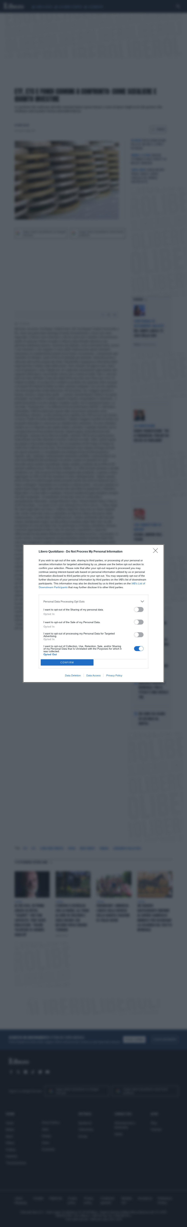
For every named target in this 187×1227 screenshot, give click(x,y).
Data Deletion (73, 675)
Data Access (93, 675)
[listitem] (93, 601)
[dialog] (93, 613)
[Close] (156, 551)
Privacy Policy (114, 675)
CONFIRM (67, 662)
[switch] (139, 609)
